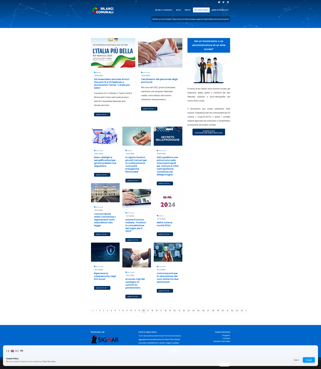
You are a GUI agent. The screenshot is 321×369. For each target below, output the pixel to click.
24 (193, 310)
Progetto (226, 335)
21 (179, 310)
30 (223, 310)
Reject (296, 360)
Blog (178, 10)
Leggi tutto (101, 114)
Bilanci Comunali (163, 10)
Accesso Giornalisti (222, 341)
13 (143, 310)
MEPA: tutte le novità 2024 (164, 224)
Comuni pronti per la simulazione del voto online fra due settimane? (167, 277)
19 (170, 310)
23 (189, 310)
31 (227, 310)
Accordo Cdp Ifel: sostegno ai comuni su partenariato (135, 283)
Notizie (98, 72)
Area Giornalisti (220, 10)
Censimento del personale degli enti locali (159, 81)
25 (198, 310)
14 (148, 310)
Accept (309, 360)
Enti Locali (146, 72)
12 (139, 310)
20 (175, 310)
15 (152, 310)
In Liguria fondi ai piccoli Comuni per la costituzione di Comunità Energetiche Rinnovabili (136, 164)
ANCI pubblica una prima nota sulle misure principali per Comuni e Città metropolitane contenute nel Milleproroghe (167, 166)
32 (232, 310)
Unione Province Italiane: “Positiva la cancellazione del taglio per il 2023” (135, 225)
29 (218, 310)
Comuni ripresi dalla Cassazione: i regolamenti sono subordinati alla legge (105, 219)
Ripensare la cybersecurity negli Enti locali (105, 276)
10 (131, 310)
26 (203, 310)
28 (213, 310)
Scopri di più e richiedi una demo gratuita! (209, 132)
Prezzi (188, 10)
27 (208, 310)
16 (157, 310)
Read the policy (49, 361)
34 (242, 310)
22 (184, 310)
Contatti (226, 338)
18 (165, 310)
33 (237, 310)
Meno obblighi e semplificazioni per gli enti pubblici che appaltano (105, 162)
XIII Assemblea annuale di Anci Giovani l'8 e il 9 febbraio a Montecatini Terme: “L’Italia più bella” (112, 83)
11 (135, 310)
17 (161, 310)
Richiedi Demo (201, 10)
